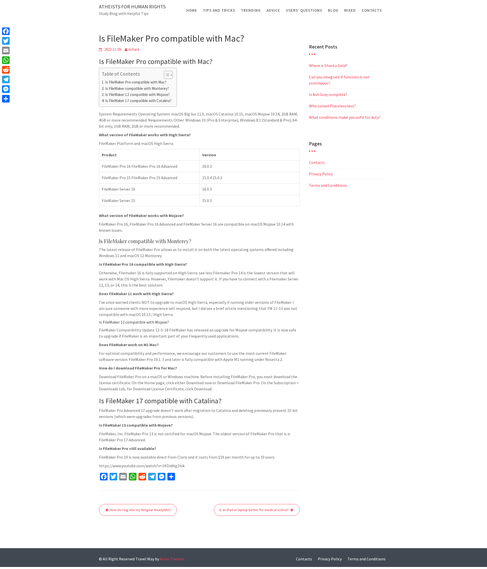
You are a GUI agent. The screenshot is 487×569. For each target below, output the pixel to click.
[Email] (6, 50)
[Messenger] (6, 89)
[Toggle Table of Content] (165, 75)
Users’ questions (304, 10)
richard (133, 49)
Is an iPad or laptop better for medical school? (254, 510)
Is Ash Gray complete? (328, 94)
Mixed (350, 10)
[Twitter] (6, 41)
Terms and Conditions (328, 185)
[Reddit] (6, 70)
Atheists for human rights (132, 6)
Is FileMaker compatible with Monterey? (137, 88)
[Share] (6, 99)
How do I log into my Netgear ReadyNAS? (140, 510)
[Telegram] (6, 79)
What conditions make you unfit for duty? (344, 117)
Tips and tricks (219, 10)
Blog (333, 10)
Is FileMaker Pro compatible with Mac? (135, 82)
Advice (273, 10)
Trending (251, 10)
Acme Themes (172, 558)
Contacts (372, 10)
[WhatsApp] (6, 60)
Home (191, 10)
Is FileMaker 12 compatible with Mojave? (137, 94)
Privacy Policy (321, 173)
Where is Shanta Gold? (328, 65)
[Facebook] (6, 31)
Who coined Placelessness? (332, 105)
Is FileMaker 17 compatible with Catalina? (138, 100)
